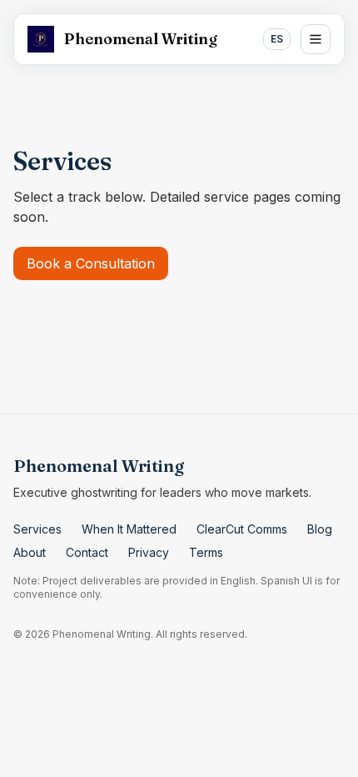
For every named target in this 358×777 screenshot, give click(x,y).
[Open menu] (316, 39)
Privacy (148, 552)
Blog (319, 529)
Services (37, 529)
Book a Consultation (91, 263)
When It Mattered (129, 529)
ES (277, 39)
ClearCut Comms (241, 529)
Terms (206, 552)
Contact (87, 552)
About (29, 552)
